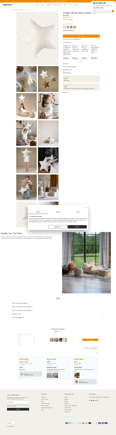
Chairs (65, 4)
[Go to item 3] (60, 340)
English (9, 423)
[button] (66, 17)
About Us (43, 397)
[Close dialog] (113, 2)
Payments (67, 403)
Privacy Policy (68, 407)
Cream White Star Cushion (30, 9)
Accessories (76, 4)
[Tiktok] (95, 400)
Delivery (66, 399)
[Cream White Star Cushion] (64, 27)
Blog (42, 401)
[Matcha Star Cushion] (74, 27)
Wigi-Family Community (46, 407)
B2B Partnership (45, 405)
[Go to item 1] (52, 340)
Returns (66, 401)
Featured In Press (45, 403)
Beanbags (48, 4)
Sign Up (18, 409)
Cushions (21, 9)
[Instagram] (89, 400)
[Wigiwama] (7, 5)
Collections (16, 9)
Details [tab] (58, 212)
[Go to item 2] (56, 340)
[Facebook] (93, 400)
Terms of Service (68, 410)
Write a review (90, 339)
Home (12, 9)
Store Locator (44, 399)
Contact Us (67, 412)
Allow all (77, 226)
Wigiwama (12, 426)
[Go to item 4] (65, 340)
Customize (57, 226)
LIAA (42, 410)
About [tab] (78, 212)
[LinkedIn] (91, 400)
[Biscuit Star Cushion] (68, 27)
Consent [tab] (38, 212)
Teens (42, 4)
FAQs (66, 397)
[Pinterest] (97, 400)
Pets (70, 4)
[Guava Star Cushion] (71, 27)
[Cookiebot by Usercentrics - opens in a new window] (81, 207)
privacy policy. (14, 406)
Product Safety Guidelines (71, 405)
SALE (37, 4)
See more (65, 92)
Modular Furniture (57, 4)
